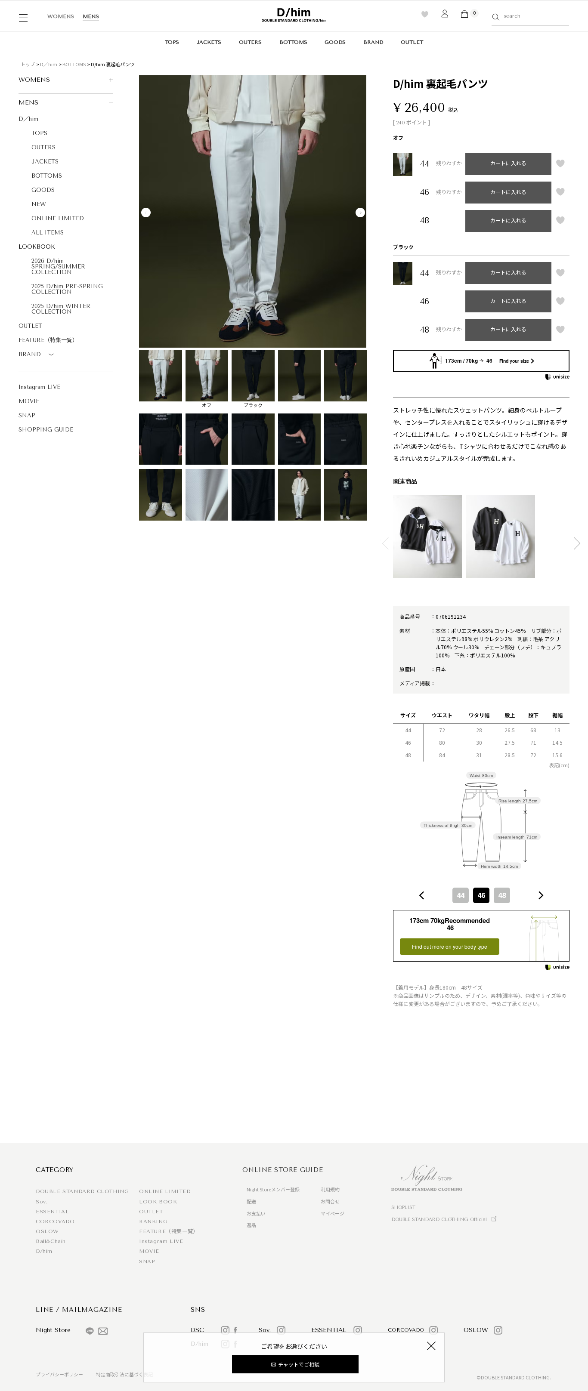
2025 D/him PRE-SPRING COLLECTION (67, 289)
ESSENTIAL (52, 1212)
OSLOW (47, 1231)
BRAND (373, 42)
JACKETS (209, 42)
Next (360, 212)
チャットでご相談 (298, 1364)
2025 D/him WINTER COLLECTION (60, 309)
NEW (38, 204)
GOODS (335, 42)
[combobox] (481, 895)
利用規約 (330, 1189)
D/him (44, 1251)
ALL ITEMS (47, 232)
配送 (251, 1201)
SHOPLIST (403, 1207)
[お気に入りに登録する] (560, 164)
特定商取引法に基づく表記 (124, 1374)
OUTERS (250, 42)
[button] (385, 540)
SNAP (27, 415)
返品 (251, 1224)
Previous (146, 212)
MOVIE (29, 401)
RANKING (153, 1221)
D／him (48, 64)
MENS (91, 16)
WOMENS (60, 16)
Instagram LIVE (39, 387)
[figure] (422, 895)
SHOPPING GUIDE (46, 429)
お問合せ (330, 1201)
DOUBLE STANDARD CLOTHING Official (439, 1219)
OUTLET (412, 42)
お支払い (256, 1213)
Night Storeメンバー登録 (273, 1189)
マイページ (332, 1213)
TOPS (172, 42)
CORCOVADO (55, 1221)
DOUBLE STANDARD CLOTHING (82, 1191)
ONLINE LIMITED (57, 218)
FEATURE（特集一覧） (48, 340)
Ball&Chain (51, 1241)
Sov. (41, 1202)
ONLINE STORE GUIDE (282, 1170)
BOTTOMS (293, 42)
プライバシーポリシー (59, 1374)
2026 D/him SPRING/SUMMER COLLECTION (58, 266)
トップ (28, 64)
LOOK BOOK (158, 1202)
